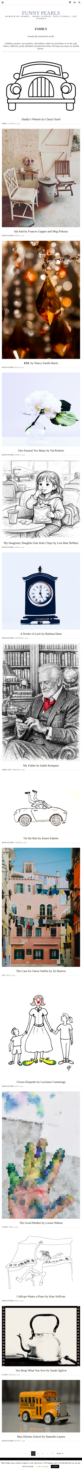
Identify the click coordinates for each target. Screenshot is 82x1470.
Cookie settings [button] (42, 1466)
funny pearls (41, 13)
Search (78, 2)
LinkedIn (74, 2)
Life (9, 770)
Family (4, 124)
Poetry (5, 1227)
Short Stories (8, 236)
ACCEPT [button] (55, 1466)
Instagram (69, 2)
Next (59, 1453)
